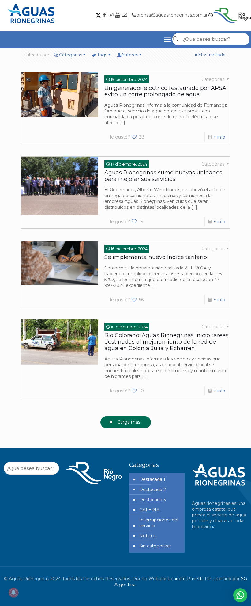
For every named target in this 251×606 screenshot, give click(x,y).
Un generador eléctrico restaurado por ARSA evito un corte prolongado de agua (165, 91)
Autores (129, 55)
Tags (102, 55)
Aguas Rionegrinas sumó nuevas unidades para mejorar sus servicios (163, 175)
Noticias (147, 536)
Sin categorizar (155, 546)
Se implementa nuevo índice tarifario (155, 257)
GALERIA (149, 510)
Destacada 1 (152, 479)
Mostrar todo (212, 55)
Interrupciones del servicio (158, 522)
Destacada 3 (152, 499)
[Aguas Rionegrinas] (32, 25)
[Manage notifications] (13, 592)
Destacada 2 (152, 489)
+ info (219, 137)
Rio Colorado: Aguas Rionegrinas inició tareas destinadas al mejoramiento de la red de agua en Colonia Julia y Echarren (166, 342)
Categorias (70, 55)
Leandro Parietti (185, 578)
